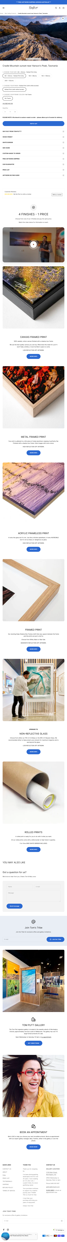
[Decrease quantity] (5, 112)
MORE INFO (33, 356)
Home (1, 13)
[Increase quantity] (15, 112)
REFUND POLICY (8, 1187)
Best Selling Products (10, 13)
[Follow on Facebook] (4, 1230)
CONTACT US (7, 1169)
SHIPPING (6, 1184)
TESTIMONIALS (7, 1181)
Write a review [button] (57, 194)
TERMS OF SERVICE (9, 1190)
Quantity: (5, 108)
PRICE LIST (6, 1178)
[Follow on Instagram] (8, 1230)
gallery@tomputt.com (53, 1187)
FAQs (4, 1175)
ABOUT (5, 1172)
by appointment (46, 1037)
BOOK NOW (33, 1147)
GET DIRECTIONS (33, 1043)
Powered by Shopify (19, 1235)
